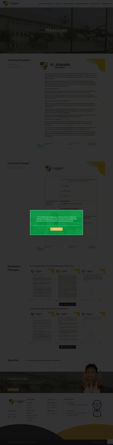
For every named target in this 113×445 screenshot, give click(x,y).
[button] (56, 229)
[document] (56, 222)
